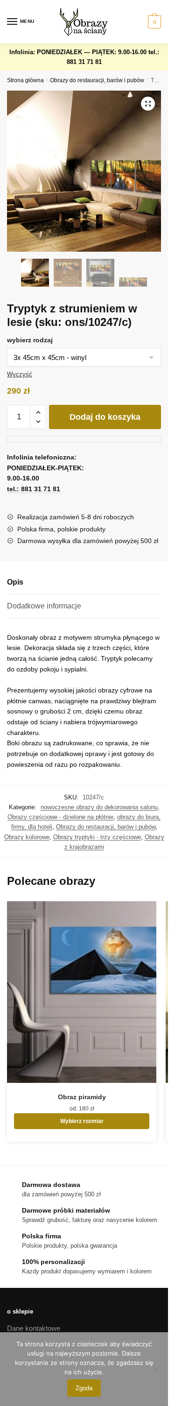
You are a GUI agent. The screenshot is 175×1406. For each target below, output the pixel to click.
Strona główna (25, 80)
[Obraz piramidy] (81, 992)
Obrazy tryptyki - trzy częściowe (97, 837)
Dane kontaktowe (33, 1328)
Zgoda (84, 1388)
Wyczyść (19, 374)
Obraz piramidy (82, 1097)
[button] (148, 104)
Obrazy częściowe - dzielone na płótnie (60, 816)
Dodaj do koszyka (105, 417)
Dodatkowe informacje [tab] (44, 606)
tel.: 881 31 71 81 (33, 489)
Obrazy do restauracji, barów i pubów (97, 80)
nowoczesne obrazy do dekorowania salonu (99, 807)
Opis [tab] (15, 582)
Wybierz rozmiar (82, 1121)
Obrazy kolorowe (26, 837)
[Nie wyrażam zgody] (156, 1369)
